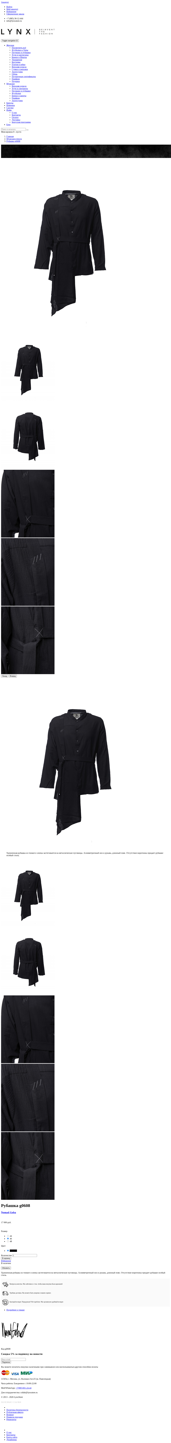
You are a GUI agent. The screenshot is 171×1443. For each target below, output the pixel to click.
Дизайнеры (11, 1439)
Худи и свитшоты (20, 88)
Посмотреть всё (19, 48)
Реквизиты (11, 1419)
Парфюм (16, 79)
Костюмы (16, 62)
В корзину (6, 1258)
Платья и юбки (18, 64)
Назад (4, 676)
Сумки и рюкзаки (20, 69)
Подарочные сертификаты (24, 76)
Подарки (16, 81)
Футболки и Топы (20, 50)
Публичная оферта (14, 1412)
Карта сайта (11, 1437)
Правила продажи (14, 1417)
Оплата (15, 117)
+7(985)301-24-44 (23, 1388)
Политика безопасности (17, 1410)
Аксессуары (17, 72)
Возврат (10, 1415)
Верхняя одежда (19, 67)
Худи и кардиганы (20, 55)
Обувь (14, 74)
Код (3, 1349)
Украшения (17, 60)
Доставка (16, 120)
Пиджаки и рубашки (21, 52)
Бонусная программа (21, 122)
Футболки (16, 93)
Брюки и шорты (19, 96)
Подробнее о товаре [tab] (15, 1310)
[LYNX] (28, 38)
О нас (14, 112)
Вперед (13, 676)
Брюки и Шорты (19, 57)
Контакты (16, 115)
